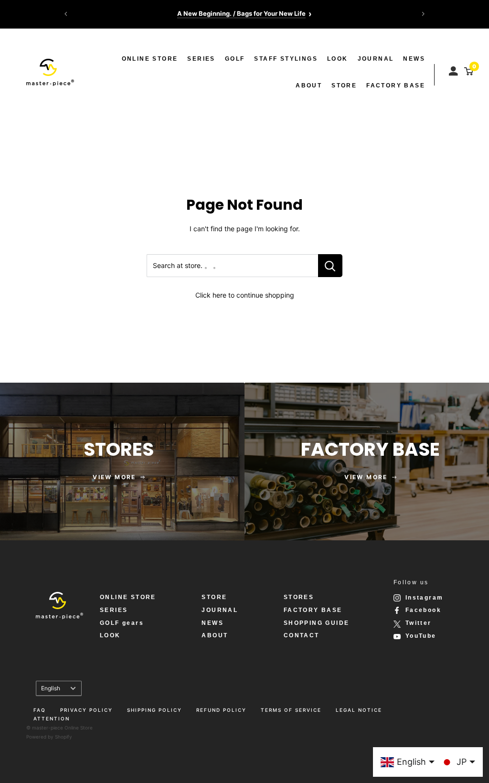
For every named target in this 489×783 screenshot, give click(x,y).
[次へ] (423, 14)
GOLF (235, 58)
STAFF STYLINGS (286, 58)
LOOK (337, 58)
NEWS (414, 58)
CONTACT (301, 635)
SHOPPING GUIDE (317, 623)
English (50, 688)
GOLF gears (122, 623)
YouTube (420, 636)
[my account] (454, 68)
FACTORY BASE (395, 85)
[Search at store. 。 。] (330, 265)
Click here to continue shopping (244, 295)
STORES (299, 597)
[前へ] (66, 14)
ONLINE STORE (150, 58)
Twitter (418, 623)
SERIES (201, 58)
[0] (467, 71)
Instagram (424, 597)
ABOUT (309, 85)
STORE (344, 85)
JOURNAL (376, 58)
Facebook (423, 610)
